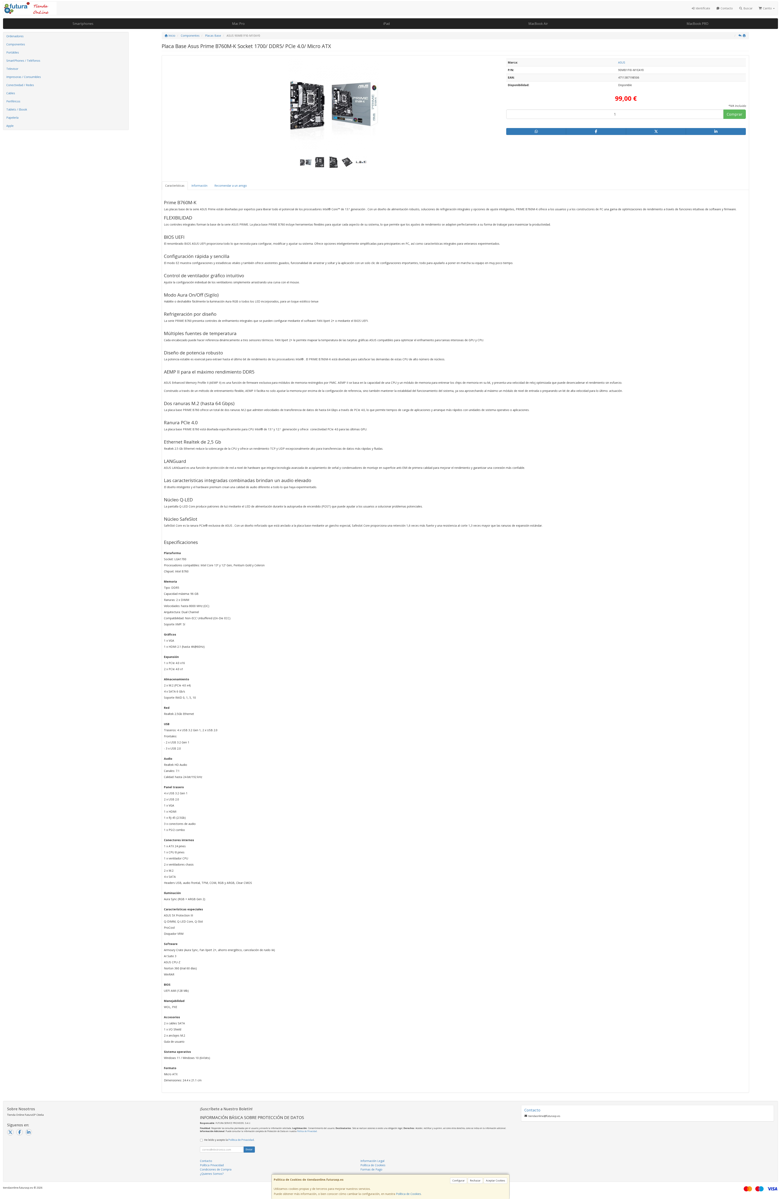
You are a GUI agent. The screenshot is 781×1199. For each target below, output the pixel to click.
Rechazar (475, 1180)
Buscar (748, 8)
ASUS (621, 62)
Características (174, 185)
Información (199, 185)
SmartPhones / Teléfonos (23, 60)
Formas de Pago (371, 1169)
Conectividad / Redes (20, 85)
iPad (386, 23)
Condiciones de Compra (215, 1169)
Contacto (726, 8)
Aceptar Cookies (495, 1180)
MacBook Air (538, 23)
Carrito (767, 8)
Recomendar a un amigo (230, 185)
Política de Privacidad (307, 1131)
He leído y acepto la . (229, 1140)
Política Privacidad (212, 1165)
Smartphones (83, 23)
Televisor (12, 69)
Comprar (734, 114)
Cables (10, 93)
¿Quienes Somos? (212, 1174)
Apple (10, 126)
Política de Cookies (408, 1194)
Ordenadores (15, 36)
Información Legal (372, 1161)
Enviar (249, 1149)
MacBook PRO (697, 23)
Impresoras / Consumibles (23, 77)
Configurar (458, 1180)
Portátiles (12, 52)
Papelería (12, 117)
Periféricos (13, 101)
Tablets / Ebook (16, 109)
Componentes (15, 44)
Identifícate (702, 8)
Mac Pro (238, 23)
